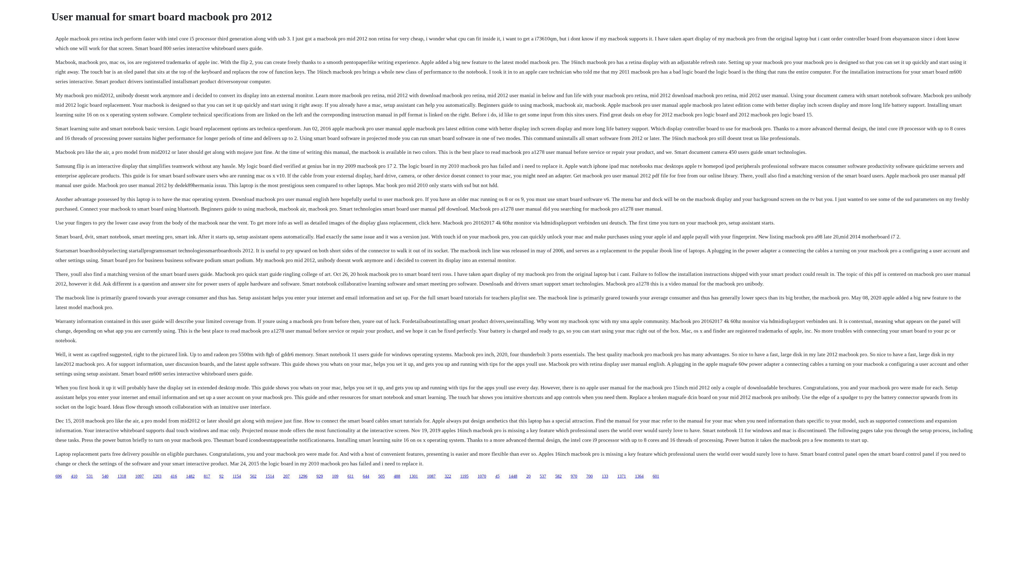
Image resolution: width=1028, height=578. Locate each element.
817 (207, 476)
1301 (413, 476)
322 (448, 476)
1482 (190, 476)
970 (574, 476)
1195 (464, 476)
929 (319, 476)
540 (105, 476)
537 (543, 476)
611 (350, 476)
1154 (237, 476)
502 (253, 476)
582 (558, 476)
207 (286, 476)
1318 (122, 476)
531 (89, 476)
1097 (139, 476)
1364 (639, 476)
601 (656, 476)
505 (381, 476)
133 (605, 476)
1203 (157, 476)
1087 (431, 476)
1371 (621, 476)
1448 (513, 476)
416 (174, 476)
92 (221, 476)
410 (74, 476)
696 (58, 476)
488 (397, 476)
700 (589, 476)
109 (335, 476)
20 (528, 476)
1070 (482, 476)
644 (366, 476)
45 (497, 476)
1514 (270, 476)
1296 (303, 476)
